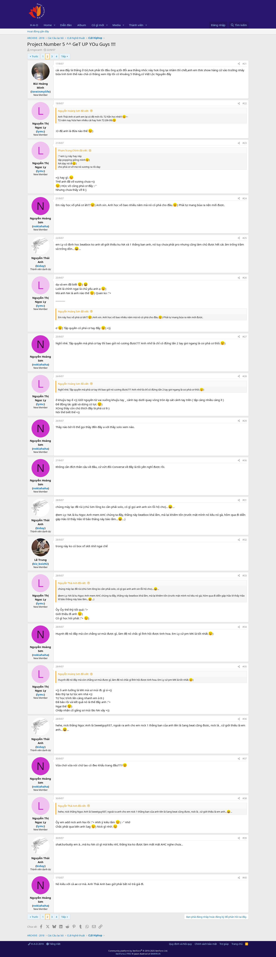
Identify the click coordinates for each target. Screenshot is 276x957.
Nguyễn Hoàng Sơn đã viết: (73, 111)
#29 (245, 420)
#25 (245, 238)
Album (81, 25)
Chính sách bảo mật (206, 944)
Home (48, 25)
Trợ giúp (224, 944)
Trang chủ (237, 944)
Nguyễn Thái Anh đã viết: (72, 583)
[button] (54, 25)
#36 (245, 719)
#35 (245, 666)
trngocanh (36, 49)
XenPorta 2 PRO (123, 953)
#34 (245, 626)
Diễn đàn (66, 25)
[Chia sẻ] (238, 64)
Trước (35, 56)
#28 (245, 376)
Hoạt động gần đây (38, 31)
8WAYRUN (155, 953)
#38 (245, 798)
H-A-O (34, 25)
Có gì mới (98, 25)
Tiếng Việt (54, 944)
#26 (245, 277)
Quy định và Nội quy (180, 944)
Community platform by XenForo (138, 950)
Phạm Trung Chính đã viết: (72, 150)
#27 (245, 336)
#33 (245, 575)
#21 (245, 63)
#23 (245, 143)
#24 (245, 198)
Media (116, 25)
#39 (245, 838)
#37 (245, 758)
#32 (245, 539)
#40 (245, 877)
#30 (245, 460)
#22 (245, 103)
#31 (245, 500)
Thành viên (136, 25)
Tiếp (63, 56)
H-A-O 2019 (37, 944)
